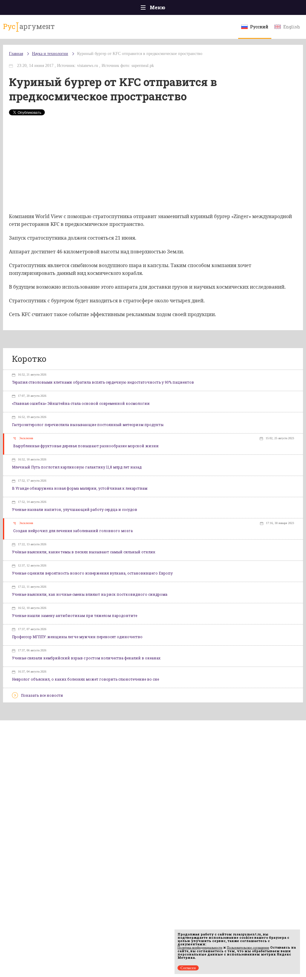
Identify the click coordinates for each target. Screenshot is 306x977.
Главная (16, 53)
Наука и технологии (50, 53)
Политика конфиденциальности (200, 947)
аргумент (29, 26)
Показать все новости (42, 695)
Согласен (188, 968)
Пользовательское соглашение (248, 947)
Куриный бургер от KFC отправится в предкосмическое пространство (139, 53)
